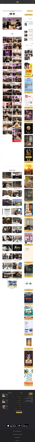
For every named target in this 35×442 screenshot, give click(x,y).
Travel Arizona (17, 440)
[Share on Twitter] (21, 412)
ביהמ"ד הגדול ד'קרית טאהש (17, 188)
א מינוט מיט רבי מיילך (18, 402)
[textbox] (28, 18)
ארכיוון (17, 394)
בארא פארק (7, 224)
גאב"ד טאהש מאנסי (17, 179)
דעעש (17, 224)
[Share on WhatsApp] (17, 412)
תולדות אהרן (17, 206)
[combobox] (28, 18)
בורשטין (7, 197)
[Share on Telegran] (18, 412)
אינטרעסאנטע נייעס (12, 288)
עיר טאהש (7, 188)
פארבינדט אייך (19, 406)
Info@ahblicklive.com (30, 400)
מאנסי (17, 215)
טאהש (31, 45)
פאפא (17, 197)
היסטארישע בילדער (19, 396)
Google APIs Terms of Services (17, 434)
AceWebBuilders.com (18, 431)
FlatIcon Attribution (17, 437)
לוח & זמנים (19, 404)
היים (20, 394)
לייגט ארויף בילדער (29, 14)
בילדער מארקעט (19, 400)
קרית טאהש (7, 179)
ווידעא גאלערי (19, 398)
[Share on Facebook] (19, 412)
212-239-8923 (27, 398)
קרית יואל (7, 215)
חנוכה (7, 206)
